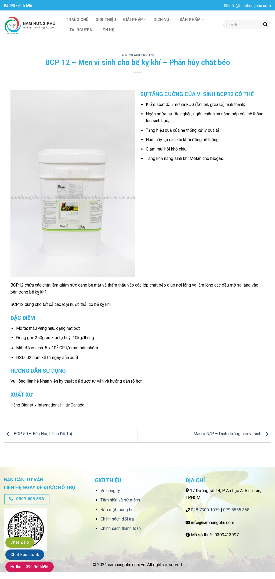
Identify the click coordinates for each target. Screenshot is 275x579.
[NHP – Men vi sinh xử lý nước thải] (31, 25)
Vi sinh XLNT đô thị (137, 55)
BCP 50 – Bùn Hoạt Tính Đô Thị (42, 433)
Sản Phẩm (190, 19)
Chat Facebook (24, 554)
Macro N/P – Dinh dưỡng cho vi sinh (227, 433)
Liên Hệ (106, 30)
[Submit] (265, 24)
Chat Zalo (19, 542)
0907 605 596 (20, 5)
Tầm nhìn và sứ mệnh (120, 500)
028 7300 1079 (205, 509)
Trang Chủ (77, 19)
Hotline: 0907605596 (29, 566)
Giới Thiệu (106, 19)
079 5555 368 (236, 509)
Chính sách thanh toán (120, 528)
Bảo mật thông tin (116, 509)
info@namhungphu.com (250, 5)
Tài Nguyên (80, 30)
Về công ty (110, 490)
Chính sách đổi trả (117, 519)
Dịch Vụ (161, 19)
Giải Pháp (133, 19)
